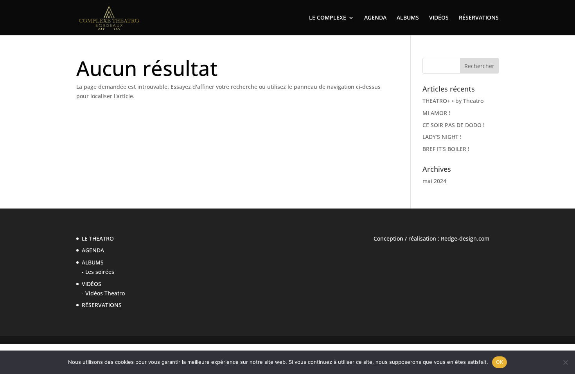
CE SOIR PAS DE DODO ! (453, 125)
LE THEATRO (98, 238)
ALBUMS (408, 18)
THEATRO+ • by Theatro (452, 100)
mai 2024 (434, 181)
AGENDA (375, 18)
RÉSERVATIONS (479, 18)
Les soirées (99, 271)
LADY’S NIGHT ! (442, 136)
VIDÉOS (439, 18)
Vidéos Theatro (105, 293)
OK (499, 362)
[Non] (565, 362)
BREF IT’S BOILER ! (445, 149)
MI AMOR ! (436, 113)
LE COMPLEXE (327, 18)
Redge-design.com (465, 238)
